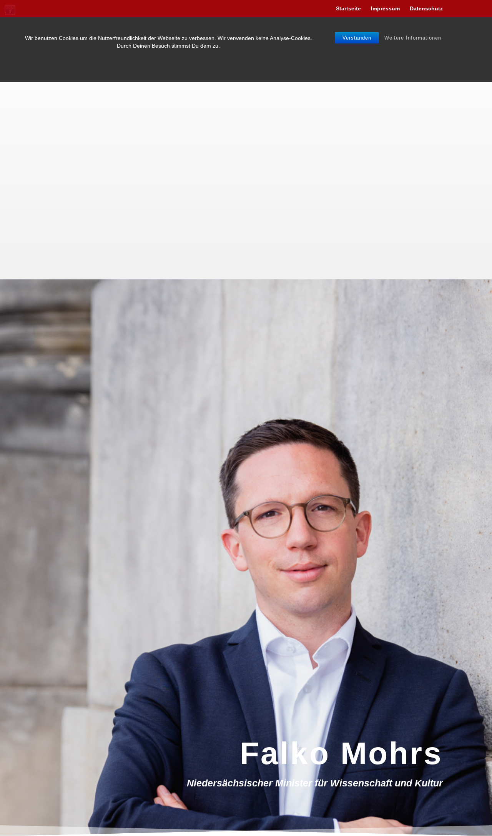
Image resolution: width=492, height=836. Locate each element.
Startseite (348, 9)
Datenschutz (426, 9)
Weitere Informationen (412, 38)
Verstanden (356, 38)
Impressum (385, 9)
